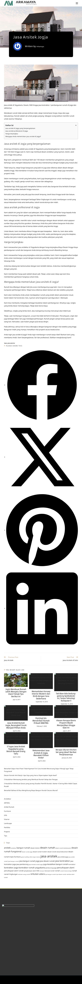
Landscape (8, 823)
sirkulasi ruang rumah (24, 874)
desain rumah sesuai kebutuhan (58, 852)
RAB (38, 871)
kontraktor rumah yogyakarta (32, 867)
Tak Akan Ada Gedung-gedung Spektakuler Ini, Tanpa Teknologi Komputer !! (66, 697)
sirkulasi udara (38, 874)
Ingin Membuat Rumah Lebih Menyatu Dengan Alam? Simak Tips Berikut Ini (15, 693)
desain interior (35, 848)
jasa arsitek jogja (63, 857)
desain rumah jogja (27, 852)
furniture (17, 857)
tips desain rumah (61, 874)
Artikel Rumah (9, 807)
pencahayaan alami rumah (14, 871)
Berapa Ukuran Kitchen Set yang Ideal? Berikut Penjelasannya (66, 752)
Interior (7, 819)
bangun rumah (23, 847)
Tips (5, 836)
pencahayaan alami (65, 867)
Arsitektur (7, 799)
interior (38, 857)
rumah (57, 871)
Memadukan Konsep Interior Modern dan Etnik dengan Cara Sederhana (41, 695)
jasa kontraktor (62, 861)
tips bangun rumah (50, 874)
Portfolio (7, 827)
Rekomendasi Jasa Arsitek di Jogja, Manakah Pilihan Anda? (41, 754)
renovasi (42, 871)
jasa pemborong (22, 864)
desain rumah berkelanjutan (63, 848)
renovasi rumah (49, 871)
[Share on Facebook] (42, 385)
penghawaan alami (30, 871)
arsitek (7, 847)
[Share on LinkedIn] (42, 608)
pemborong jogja (50, 868)
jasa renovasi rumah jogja (36, 864)
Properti (7, 832)
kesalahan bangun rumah (57, 864)
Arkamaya (40, 46)
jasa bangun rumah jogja (29, 861)
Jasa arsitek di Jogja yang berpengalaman (20, 128)
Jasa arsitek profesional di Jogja (16, 131)
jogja (45, 864)
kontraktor (71, 864)
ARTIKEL (7, 803)
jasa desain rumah (47, 861)
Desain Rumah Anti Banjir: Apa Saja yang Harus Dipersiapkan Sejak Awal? (30, 775)
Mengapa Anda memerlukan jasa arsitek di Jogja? (23, 136)
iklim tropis (33, 857)
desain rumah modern (40, 852)
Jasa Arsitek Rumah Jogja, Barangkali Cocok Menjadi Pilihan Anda (15, 725)
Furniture (7, 811)
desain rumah (47, 847)
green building (25, 857)
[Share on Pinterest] (42, 530)
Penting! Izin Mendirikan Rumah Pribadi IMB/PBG (41, 720)
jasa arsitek (11, 343)
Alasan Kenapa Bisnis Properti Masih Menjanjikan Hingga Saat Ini (66, 724)
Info (5, 815)
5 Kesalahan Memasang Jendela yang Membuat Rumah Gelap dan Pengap (31, 779)
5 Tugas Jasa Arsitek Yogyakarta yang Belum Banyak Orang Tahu (16, 750)
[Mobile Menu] (77, 3)
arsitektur (13, 848)
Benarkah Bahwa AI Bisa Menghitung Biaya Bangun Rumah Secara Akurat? (31, 790)
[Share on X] (42, 457)
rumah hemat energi (66, 871)
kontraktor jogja (11, 867)
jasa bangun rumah (13, 861)
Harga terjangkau (11, 134)
